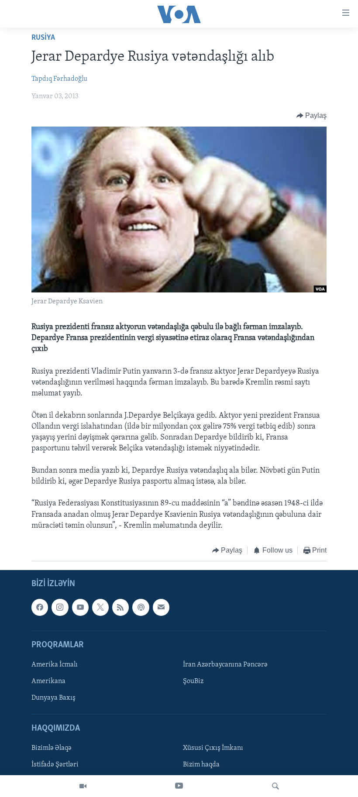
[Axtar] (275, 786)
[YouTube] (179, 786)
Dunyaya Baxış (53, 697)
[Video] (83, 786)
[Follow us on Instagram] (60, 607)
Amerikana (48, 681)
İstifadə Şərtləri (55, 765)
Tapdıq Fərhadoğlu (59, 79)
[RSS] (120, 607)
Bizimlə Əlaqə (51, 748)
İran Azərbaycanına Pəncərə (225, 664)
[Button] (311, 115)
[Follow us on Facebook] (39, 607)
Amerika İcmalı (54, 664)
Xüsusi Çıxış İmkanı (213, 748)
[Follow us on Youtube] (80, 607)
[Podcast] (140, 607)
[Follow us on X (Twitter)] (100, 607)
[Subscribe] (161, 607)
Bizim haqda (201, 765)
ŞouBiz (193, 681)
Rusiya (43, 38)
